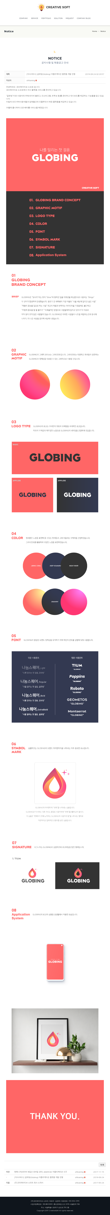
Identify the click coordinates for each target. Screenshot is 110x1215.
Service (34, 18)
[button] (30, 80)
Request (70, 18)
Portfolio (46, 18)
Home (94, 31)
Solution (58, 18)
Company (23, 18)
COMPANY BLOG (84, 18)
